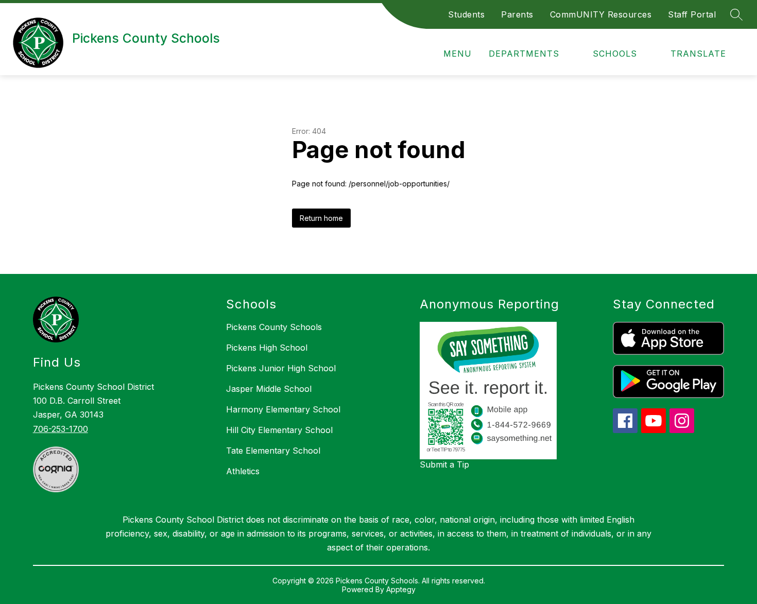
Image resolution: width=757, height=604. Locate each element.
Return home (321, 218)
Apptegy (401, 589)
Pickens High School (266, 347)
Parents (517, 14)
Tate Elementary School (273, 450)
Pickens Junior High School (281, 368)
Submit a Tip (444, 464)
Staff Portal (692, 14)
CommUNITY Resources (601, 14)
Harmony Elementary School (283, 409)
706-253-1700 (60, 429)
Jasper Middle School (269, 389)
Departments (524, 53)
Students (466, 14)
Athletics (243, 471)
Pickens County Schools (274, 327)
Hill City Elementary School (279, 430)
